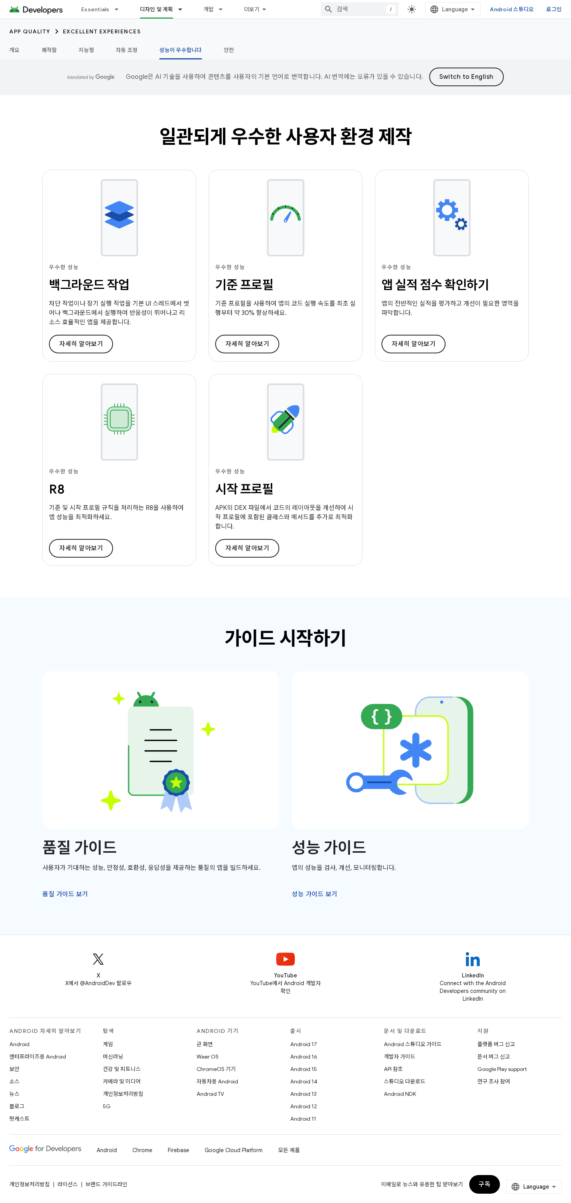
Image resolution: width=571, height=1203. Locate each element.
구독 (485, 1184)
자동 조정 (127, 50)
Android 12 (303, 1106)
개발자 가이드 (399, 1056)
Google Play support (502, 1069)
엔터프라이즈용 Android (37, 1056)
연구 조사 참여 (493, 1081)
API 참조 (393, 1069)
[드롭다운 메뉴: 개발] (224, 9)
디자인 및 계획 (156, 9)
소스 (14, 1081)
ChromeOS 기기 (216, 1069)
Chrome (142, 1150)
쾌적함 (49, 50)
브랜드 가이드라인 (106, 1184)
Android (19, 1044)
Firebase (178, 1150)
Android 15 (303, 1069)
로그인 (554, 9)
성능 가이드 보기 (315, 894)
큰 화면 (205, 1044)
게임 (108, 1044)
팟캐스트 (19, 1118)
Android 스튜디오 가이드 (413, 1044)
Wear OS (208, 1056)
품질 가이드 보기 (65, 894)
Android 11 (303, 1118)
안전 (229, 50)
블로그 (16, 1106)
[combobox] (360, 9)
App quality (29, 31)
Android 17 (303, 1044)
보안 (14, 1069)
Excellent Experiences (102, 31)
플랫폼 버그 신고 (496, 1044)
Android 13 (303, 1093)
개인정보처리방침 (123, 1093)
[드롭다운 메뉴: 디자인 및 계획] (183, 9)
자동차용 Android (217, 1081)
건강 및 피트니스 (122, 1069)
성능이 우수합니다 (180, 50)
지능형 (86, 50)
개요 (14, 50)
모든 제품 (289, 1150)
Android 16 (303, 1056)
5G (107, 1106)
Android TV (210, 1093)
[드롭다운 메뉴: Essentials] (120, 9)
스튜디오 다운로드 (404, 1081)
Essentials (95, 9)
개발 (209, 9)
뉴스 (14, 1093)
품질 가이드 (79, 847)
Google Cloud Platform (234, 1150)
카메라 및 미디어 (122, 1081)
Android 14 (303, 1081)
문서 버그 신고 (493, 1056)
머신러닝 (113, 1056)
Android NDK (400, 1093)
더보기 (251, 9)
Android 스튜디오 (512, 9)
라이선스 (67, 1184)
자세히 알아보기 (81, 344)
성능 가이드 (329, 847)
